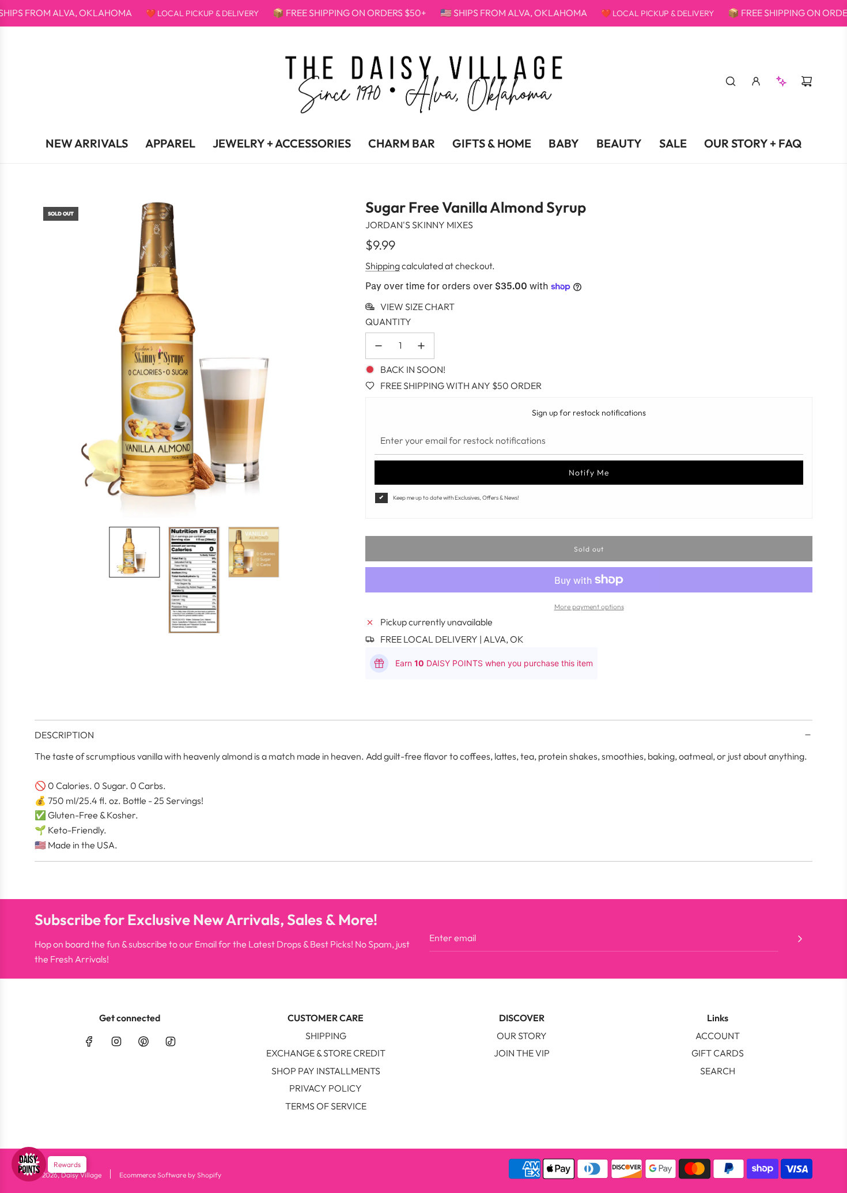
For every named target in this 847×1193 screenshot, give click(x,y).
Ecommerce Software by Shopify (170, 1175)
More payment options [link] (589, 606)
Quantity (388, 321)
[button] (44, 358)
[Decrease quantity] (378, 345)
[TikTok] (170, 1041)
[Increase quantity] (421, 345)
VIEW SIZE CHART (417, 306)
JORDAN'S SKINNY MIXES (419, 225)
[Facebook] (89, 1041)
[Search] (730, 81)
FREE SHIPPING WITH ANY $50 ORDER (461, 385)
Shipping (382, 265)
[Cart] (806, 81)
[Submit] (799, 939)
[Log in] (756, 81)
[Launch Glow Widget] (29, 1164)
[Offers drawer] (781, 81)
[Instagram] (116, 1041)
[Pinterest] (143, 1041)
